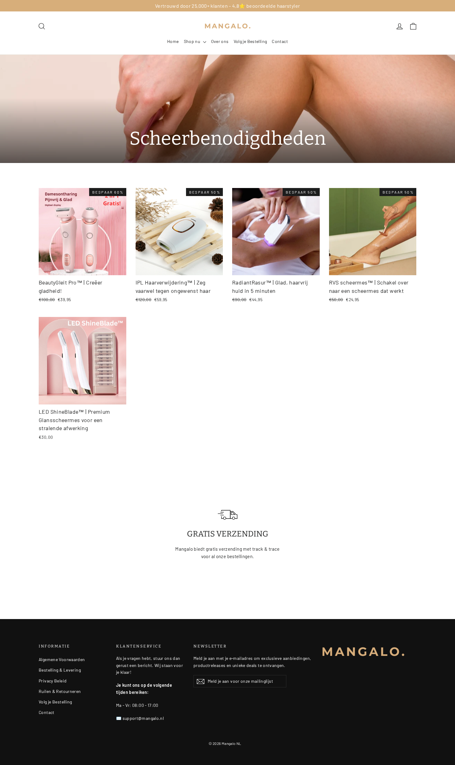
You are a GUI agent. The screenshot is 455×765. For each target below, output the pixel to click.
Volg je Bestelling (250, 41)
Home (173, 41)
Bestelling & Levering (60, 670)
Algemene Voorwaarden (62, 659)
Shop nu (193, 41)
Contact (280, 41)
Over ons (220, 41)
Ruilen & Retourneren (60, 691)
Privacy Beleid (53, 680)
